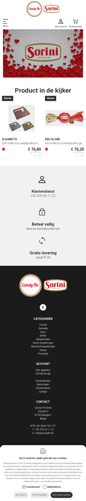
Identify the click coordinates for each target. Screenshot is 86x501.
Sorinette (43, 328)
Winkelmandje (43, 373)
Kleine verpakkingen (43, 342)
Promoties (43, 353)
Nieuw (43, 350)
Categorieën (43, 318)
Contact (43, 391)
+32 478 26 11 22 (43, 196)
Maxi (43, 332)
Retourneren (43, 384)
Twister (43, 324)
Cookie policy (29, 481)
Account (43, 363)
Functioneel (33, 487)
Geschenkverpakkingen (43, 346)
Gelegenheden (43, 339)
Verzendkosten (43, 380)
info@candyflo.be (44, 433)
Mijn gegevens (43, 370)
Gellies (43, 335)
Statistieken (54, 487)
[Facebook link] (43, 308)
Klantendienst (43, 388)
